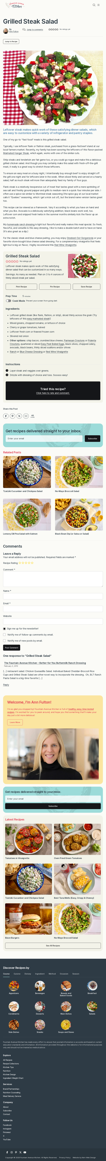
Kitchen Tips (8, 1067)
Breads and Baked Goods (66, 994)
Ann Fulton (13, 31)
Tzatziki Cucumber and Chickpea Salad (22, 491)
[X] (20, 1152)
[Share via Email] (26, 416)
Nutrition (6, 1071)
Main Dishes (66, 1014)
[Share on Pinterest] (12, 416)
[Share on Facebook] (6, 416)
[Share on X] (19, 416)
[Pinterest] (16, 1152)
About (6, 1107)
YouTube (6, 1139)
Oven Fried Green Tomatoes (68, 858)
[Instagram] (12, 1152)
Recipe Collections (11, 1064)
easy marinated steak (38, 318)
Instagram (7, 1129)
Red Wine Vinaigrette (65, 245)
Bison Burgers (12, 938)
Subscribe (92, 438)
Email (6, 603)
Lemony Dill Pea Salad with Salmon (20, 533)
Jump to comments (35, 30)
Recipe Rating (10, 563)
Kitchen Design (9, 1074)
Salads (92, 1014)
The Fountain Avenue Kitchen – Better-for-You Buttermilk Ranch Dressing (45, 663)
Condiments (13, 1014)
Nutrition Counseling (11, 1092)
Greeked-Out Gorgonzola (80, 238)
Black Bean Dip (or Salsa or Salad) (72, 533)
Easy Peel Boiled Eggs (52, 344)
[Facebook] (7, 1152)
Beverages (40, 993)
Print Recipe (21, 287)
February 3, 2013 (11, 666)
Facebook (7, 1125)
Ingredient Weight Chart (13, 1078)
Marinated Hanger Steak (16, 153)
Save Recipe (86, 287)
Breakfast (92, 993)
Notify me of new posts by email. (25, 640)
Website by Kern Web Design (84, 1157)
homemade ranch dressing (21, 224)
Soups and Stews (66, 1032)
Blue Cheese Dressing (31, 351)
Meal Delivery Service (12, 1096)
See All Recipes (53, 946)
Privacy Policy (64, 1157)
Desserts (40, 1014)
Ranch (13, 351)
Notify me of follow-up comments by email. (30, 634)
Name (7, 591)
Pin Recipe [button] (55, 287)
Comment (9, 569)
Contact (6, 1114)
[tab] (6, 974)
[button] (49, 29)
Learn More (15, 722)
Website (7, 616)
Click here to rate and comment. (53, 393)
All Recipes (7, 1060)
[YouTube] (25, 1152)
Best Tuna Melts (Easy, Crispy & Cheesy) (74, 898)
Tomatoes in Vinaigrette (17, 858)
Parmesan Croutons (74, 340)
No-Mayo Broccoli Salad (67, 491)
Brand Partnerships (11, 1089)
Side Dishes (14, 1032)
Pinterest (7, 1132)
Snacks (40, 1032)
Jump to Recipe (11, 41)
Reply (6, 684)
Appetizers (14, 993)
